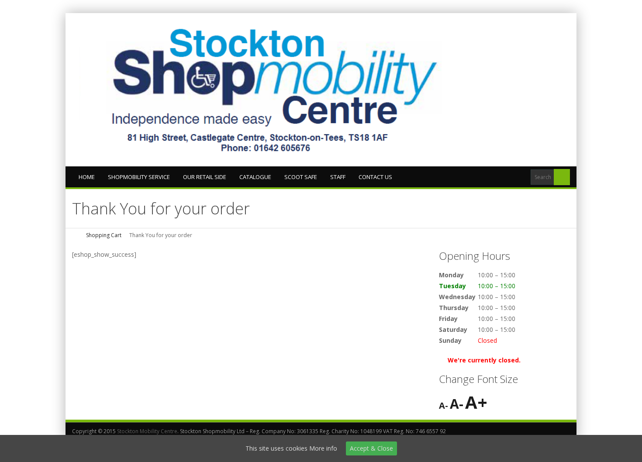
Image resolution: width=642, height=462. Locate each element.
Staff (337, 177)
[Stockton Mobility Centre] (277, 89)
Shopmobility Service (139, 177)
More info (323, 448)
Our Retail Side (204, 177)
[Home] (75, 235)
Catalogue (255, 177)
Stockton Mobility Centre (147, 431)
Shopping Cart (103, 235)
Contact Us (375, 177)
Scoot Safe (300, 177)
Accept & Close (371, 448)
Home (87, 177)
